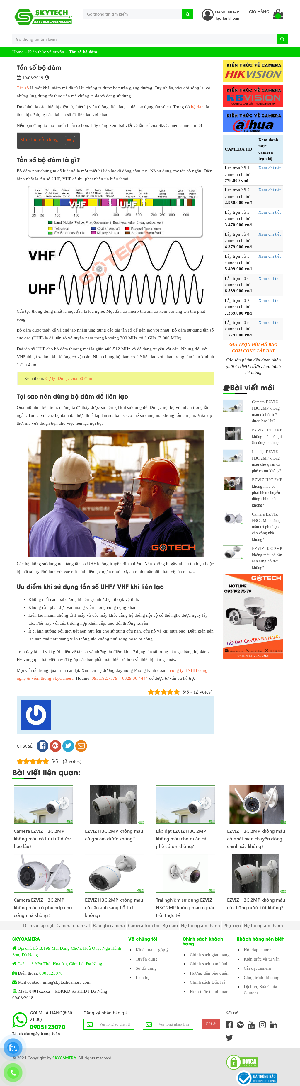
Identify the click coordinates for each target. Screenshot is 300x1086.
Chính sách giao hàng (210, 954)
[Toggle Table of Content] (67, 141)
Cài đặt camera (257, 968)
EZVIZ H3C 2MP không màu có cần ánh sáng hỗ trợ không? (114, 905)
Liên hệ (142, 977)
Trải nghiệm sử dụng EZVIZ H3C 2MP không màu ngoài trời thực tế (185, 905)
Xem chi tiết (269, 168)
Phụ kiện (232, 925)
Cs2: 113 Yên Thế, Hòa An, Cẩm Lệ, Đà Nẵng (60, 963)
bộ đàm (198, 106)
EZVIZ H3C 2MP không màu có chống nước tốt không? (256, 903)
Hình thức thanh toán (209, 991)
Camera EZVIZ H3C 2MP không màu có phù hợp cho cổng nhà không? (266, 527)
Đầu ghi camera (109, 925)
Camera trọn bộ (143, 925)
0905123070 (51, 973)
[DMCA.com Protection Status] (240, 1062)
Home (17, 52)
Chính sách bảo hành (209, 963)
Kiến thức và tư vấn (46, 52)
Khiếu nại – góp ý (152, 949)
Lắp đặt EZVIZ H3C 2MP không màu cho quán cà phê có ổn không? (181, 836)
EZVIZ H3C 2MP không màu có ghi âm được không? (267, 436)
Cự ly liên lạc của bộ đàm (68, 378)
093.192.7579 (104, 678)
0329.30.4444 (135, 678)
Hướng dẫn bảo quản (209, 973)
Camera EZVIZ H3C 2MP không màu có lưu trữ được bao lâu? (43, 836)
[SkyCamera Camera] (43, 17)
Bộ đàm (170, 925)
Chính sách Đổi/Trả (207, 982)
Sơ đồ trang (146, 968)
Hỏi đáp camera (258, 949)
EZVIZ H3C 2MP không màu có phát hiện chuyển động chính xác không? (267, 492)
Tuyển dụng (147, 959)
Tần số (23, 88)
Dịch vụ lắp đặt (38, 925)
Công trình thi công (261, 977)
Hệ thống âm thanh (200, 925)
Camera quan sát (73, 925)
